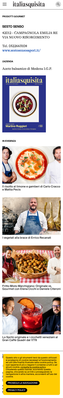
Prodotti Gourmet (13, 16)
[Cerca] (58, 4)
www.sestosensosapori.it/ (21, 50)
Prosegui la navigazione (23, 383)
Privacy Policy (16, 390)
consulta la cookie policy (33, 367)
